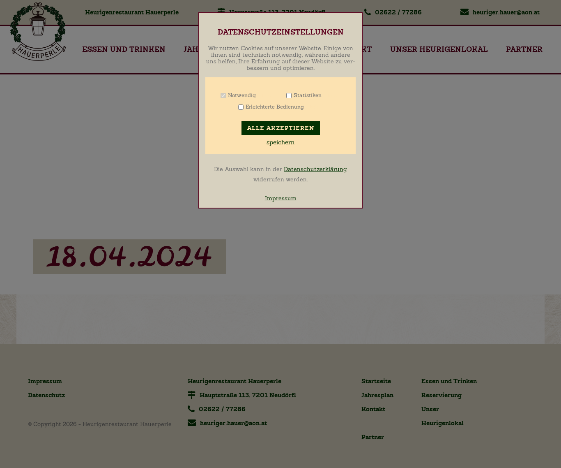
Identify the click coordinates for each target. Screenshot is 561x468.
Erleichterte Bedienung (275, 106)
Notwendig (242, 95)
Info (266, 95)
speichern (280, 142)
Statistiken (308, 95)
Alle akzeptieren (280, 128)
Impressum (281, 198)
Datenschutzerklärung (315, 169)
